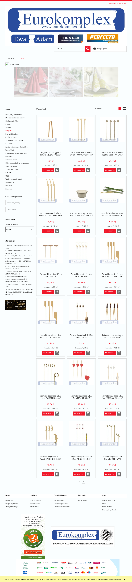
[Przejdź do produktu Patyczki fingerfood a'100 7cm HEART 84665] (81, 376)
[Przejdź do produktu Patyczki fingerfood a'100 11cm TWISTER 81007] (50, 376)
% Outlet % (9, 182)
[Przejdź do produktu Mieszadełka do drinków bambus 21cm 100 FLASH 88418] (50, 194)
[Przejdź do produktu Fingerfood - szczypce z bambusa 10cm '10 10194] (50, 133)
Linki (104, 503)
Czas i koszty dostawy (61, 503)
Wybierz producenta (11, 224)
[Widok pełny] (124, 108)
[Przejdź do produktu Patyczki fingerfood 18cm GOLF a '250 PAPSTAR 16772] (50, 315)
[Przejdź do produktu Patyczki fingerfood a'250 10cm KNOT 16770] (112, 437)
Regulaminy (9, 500)
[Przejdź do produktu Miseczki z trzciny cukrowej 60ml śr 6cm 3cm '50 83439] (81, 194)
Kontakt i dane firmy (108, 500)
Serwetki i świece (11, 134)
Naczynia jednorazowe (13, 114)
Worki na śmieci (11, 159)
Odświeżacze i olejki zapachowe (17, 163)
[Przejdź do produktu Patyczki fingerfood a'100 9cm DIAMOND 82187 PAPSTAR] (112, 376)
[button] (57, 170)
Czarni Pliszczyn (107, 507)
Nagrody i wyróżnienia (109, 510)
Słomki (8, 127)
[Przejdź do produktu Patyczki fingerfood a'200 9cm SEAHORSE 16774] (50, 437)
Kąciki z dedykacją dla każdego (16, 147)
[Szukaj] (87, 49)
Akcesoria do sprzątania (14, 140)
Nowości (8, 185)
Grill (7, 176)
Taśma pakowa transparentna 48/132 (18, 276)
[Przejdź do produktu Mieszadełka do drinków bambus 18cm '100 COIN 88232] (112, 133)
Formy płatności (59, 500)
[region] (66, 85)
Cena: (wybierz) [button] (12, 209)
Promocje (8, 189)
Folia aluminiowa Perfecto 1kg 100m (18, 258)
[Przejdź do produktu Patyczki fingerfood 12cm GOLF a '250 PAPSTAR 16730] (112, 254)
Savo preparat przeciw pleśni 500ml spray (20, 289)
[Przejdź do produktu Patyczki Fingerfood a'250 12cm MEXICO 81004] (81, 437)
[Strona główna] (66, 25)
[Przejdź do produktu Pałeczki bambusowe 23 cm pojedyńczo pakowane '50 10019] (112, 194)
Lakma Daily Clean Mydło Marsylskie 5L (19, 256)
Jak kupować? (82, 500)
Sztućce (8, 124)
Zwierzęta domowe (12, 169)
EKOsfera (9, 143)
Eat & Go (9, 172)
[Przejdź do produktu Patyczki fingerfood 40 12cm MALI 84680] (81, 315)
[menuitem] (11, 58)
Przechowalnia (34, 507)
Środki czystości (11, 137)
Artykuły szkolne (11, 166)
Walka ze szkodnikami (13, 179)
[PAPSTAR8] (66, 85)
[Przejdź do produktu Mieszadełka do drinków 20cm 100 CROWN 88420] (81, 133)
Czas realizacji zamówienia (62, 507)
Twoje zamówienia (35, 500)
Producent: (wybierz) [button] (13, 203)
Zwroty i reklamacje (11, 507)
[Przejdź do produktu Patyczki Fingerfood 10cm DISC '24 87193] (50, 254)
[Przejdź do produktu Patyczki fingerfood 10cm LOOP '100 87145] (81, 254)
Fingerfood (9, 130)
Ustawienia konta (35, 503)
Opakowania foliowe (12, 121)
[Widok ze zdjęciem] (119, 108)
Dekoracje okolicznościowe (15, 118)
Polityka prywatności (11, 503)
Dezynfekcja (9, 150)
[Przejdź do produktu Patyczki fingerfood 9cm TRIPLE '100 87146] (112, 315)
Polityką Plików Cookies (53, 579)
